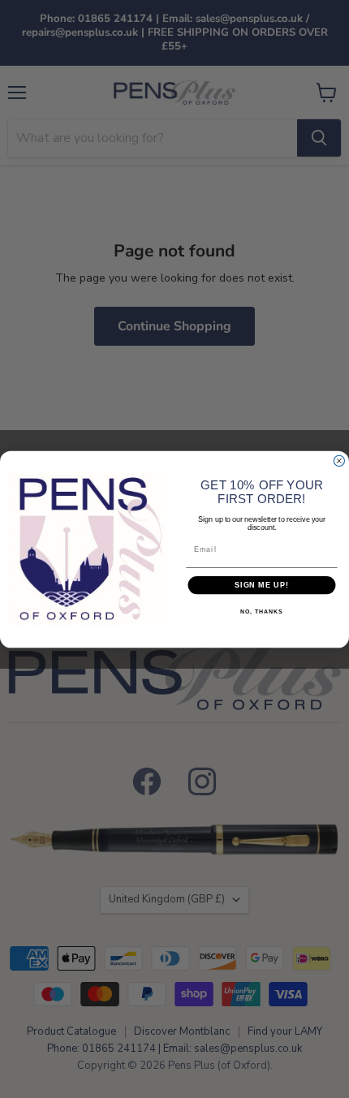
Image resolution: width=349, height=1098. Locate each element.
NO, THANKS (261, 612)
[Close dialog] (339, 460)
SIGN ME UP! (262, 584)
